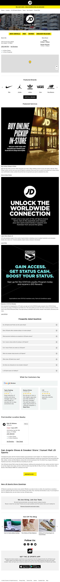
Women (31, 34)
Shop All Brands (30, 97)
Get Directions (14, 46)
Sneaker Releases (43, 34)
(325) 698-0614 (11, 434)
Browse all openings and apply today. (30, 506)
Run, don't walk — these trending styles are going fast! (30, 6)
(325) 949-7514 (5, 46)
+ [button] (56, 66)
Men (24, 34)
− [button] (56, 69)
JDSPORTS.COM (29, 474)
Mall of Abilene (12, 423)
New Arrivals (15, 34)
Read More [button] (26, 407)
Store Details (19, 441)
